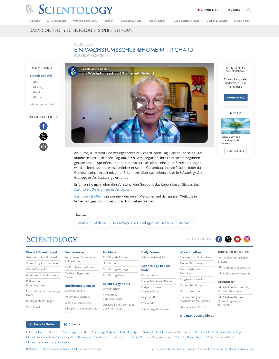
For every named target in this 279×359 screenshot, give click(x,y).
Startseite (34, 21)
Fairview (82, 223)
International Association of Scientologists (49, 337)
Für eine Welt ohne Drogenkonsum (150, 337)
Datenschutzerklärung (163, 348)
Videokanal (33, 307)
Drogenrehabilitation (192, 279)
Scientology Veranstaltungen (113, 296)
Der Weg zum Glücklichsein (196, 257)
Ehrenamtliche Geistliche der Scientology (218, 332)
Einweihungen (112, 288)
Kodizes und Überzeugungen (36, 283)
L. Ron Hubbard (56, 21)
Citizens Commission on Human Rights (47, 341)
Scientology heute (131, 21)
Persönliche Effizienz (77, 296)
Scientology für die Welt (155, 309)
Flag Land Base (150, 297)
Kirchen (109, 21)
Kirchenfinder (149, 275)
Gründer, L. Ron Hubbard (41, 257)
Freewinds (147, 303)
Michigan (100, 223)
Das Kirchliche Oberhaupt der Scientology (118, 306)
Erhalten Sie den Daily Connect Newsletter (233, 289)
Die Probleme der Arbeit (79, 267)
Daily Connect (151, 252)
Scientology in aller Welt (155, 268)
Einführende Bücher (115, 257)
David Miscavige (128, 332)
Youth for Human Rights (220, 337)
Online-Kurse (242, 21)
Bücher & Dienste (217, 21)
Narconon (119, 337)
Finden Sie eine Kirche (236, 273)
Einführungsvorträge (115, 269)
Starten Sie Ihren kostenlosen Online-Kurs (166, 332)
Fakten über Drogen (192, 285)
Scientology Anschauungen (42, 263)
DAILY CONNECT (43, 68)
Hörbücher (109, 263)
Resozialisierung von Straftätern (192, 271)
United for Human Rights (189, 337)
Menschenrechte (190, 291)
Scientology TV (209, 10)
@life (35, 82)
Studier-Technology (192, 263)
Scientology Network (74, 332)
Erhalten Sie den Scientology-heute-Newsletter (230, 301)
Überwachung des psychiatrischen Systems (195, 299)
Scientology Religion (103, 332)
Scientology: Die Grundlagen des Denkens (103, 189)
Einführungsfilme (113, 275)
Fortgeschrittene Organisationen (151, 289)
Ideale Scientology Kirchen (157, 281)
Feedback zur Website (236, 267)
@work (36, 92)
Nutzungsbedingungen (210, 348)
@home (184, 223)
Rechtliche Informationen (239, 348)
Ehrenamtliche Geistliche (195, 307)
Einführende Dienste (80, 286)
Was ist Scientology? (85, 21)
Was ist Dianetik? (36, 269)
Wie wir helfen (156, 21)
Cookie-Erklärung (186, 348)
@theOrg (38, 87)
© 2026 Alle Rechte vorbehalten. (63, 348)
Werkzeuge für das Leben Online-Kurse (81, 259)
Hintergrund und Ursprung (42, 275)
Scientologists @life (41, 76)
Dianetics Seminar (76, 290)
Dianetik (53, 332)
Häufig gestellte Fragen (186, 21)
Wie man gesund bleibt (42, 104)
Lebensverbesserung (78, 302)
